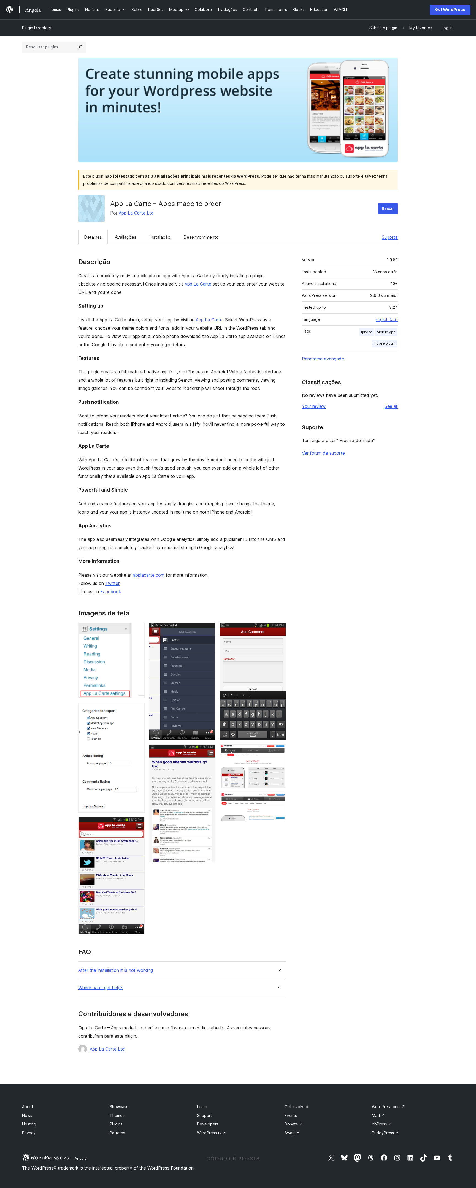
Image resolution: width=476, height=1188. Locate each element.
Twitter (112, 583)
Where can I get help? (100, 987)
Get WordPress (450, 9)
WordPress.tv (211, 1132)
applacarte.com (148, 575)
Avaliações (125, 237)
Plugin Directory (36, 27)
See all (391, 406)
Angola (81, 1158)
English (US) (387, 319)
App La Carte (198, 284)
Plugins (116, 1124)
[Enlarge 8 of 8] (278, 800)
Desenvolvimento (201, 237)
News (27, 1115)
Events (291, 1115)
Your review (314, 406)
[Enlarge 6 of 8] (278, 630)
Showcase (119, 1106)
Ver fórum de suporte (323, 453)
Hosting (29, 1124)
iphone (366, 332)
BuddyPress (385, 1132)
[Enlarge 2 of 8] (137, 710)
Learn (202, 1106)
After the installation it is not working (115, 970)
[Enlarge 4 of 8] (207, 630)
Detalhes (93, 237)
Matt (378, 1115)
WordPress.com (388, 1106)
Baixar (388, 208)
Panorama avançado (323, 359)
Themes (117, 1115)
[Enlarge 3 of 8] (137, 824)
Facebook (110, 591)
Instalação (160, 237)
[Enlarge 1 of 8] (137, 630)
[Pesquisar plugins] (80, 47)
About (27, 1106)
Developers (207, 1124)
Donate (294, 1124)
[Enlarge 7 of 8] (278, 752)
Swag (292, 1132)
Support (204, 1115)
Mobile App (386, 332)
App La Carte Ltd (136, 213)
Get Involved (296, 1106)
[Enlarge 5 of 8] (207, 752)
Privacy (29, 1132)
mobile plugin (385, 343)
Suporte (390, 237)
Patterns (117, 1132)
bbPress (382, 1124)
